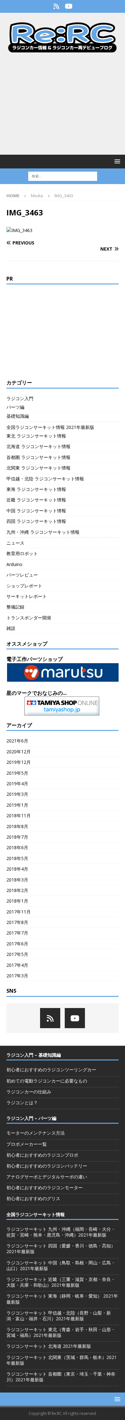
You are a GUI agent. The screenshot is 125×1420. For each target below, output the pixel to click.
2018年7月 (17, 837)
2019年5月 (17, 773)
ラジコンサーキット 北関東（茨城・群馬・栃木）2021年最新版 (61, 1360)
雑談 (10, 628)
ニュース (15, 543)
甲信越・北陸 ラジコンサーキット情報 (45, 479)
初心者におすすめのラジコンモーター (44, 1187)
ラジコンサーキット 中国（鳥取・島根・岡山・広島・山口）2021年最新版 (60, 1265)
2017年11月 (18, 912)
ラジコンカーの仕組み (28, 1092)
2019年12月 (18, 762)
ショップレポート (24, 586)
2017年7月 (17, 933)
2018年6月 (17, 847)
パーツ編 (15, 407)
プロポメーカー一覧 (26, 1144)
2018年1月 (17, 901)
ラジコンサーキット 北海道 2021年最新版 (48, 1346)
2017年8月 (17, 922)
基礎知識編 (17, 416)
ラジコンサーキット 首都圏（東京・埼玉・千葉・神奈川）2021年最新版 (60, 1377)
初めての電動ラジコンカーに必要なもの (46, 1081)
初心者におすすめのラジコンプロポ (42, 1155)
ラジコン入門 (19, 398)
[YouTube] (68, 6)
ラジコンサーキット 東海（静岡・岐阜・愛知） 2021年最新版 (62, 1299)
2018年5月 (17, 858)
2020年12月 (18, 752)
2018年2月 (17, 890)
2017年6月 (17, 944)
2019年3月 (17, 794)
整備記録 (15, 607)
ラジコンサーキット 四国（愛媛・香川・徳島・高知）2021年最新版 (60, 1248)
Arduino (14, 564)
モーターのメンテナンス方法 (35, 1133)
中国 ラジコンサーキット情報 (36, 511)
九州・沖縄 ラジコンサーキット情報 (42, 532)
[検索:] (62, 176)
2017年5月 (17, 954)
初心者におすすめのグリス (33, 1198)
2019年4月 (17, 783)
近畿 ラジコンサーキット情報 (36, 500)
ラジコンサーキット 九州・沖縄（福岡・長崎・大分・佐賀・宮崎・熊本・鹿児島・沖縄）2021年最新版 (60, 1232)
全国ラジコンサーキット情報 (35, 1214)
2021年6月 (17, 741)
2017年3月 (17, 976)
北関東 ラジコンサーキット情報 (38, 468)
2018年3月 (17, 880)
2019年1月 (17, 805)
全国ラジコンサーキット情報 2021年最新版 (50, 427)
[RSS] (56, 6)
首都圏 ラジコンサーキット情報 (38, 457)
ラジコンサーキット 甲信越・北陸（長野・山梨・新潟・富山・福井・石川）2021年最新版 (58, 1316)
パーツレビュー (22, 575)
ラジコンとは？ (22, 1102)
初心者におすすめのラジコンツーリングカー (51, 1070)
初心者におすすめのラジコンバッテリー (46, 1166)
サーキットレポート (26, 596)
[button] (116, 161)
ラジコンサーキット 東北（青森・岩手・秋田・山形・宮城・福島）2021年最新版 (60, 1332)
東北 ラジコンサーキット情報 (36, 436)
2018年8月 (17, 826)
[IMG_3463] (19, 230)
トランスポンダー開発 (28, 618)
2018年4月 (17, 869)
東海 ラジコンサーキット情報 (36, 489)
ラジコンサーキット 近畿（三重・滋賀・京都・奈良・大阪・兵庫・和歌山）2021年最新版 (60, 1282)
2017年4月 (17, 965)
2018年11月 (18, 815)
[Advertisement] (62, 103)
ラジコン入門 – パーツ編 (31, 1118)
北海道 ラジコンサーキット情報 (38, 446)
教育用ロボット (22, 553)
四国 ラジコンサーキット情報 (36, 521)
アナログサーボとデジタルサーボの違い (46, 1177)
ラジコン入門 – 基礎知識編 (33, 1055)
